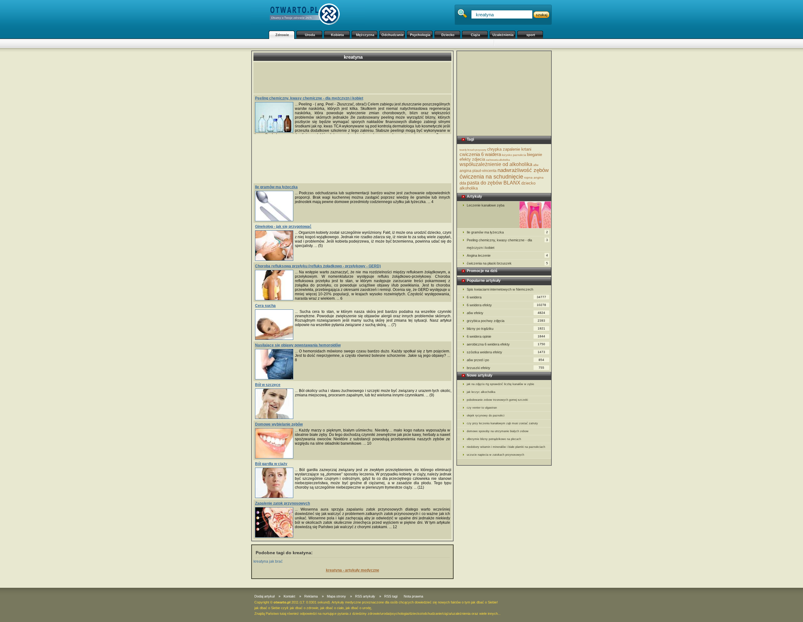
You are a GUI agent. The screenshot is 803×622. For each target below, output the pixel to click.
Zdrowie (282, 35)
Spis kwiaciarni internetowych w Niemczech (500, 289)
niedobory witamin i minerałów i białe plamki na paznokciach (506, 446)
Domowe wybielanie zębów (279, 424)
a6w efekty (506, 313)
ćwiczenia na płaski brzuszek (507, 263)
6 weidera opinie (506, 336)
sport (530, 35)
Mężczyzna (365, 35)
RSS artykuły (365, 596)
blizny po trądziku (506, 328)
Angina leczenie (507, 255)
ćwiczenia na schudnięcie (491, 177)
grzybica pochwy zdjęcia (506, 321)
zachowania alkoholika (498, 159)
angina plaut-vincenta (478, 171)
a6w (536, 165)
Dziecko (448, 35)
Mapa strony (336, 596)
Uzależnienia (502, 35)
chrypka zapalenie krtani (509, 149)
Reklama (311, 596)
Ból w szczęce (267, 385)
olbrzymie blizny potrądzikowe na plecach (494, 439)
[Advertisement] (379, 43)
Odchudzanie (392, 35)
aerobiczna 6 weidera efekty (506, 344)
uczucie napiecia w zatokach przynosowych (495, 454)
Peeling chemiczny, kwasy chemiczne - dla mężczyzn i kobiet (309, 98)
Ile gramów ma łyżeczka (276, 187)
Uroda (310, 35)
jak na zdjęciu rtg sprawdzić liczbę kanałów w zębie (500, 384)
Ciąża (475, 35)
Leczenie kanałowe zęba (485, 205)
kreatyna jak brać (268, 561)
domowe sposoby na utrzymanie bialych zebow (498, 431)
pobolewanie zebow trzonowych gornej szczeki (497, 399)
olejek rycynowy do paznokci (485, 415)
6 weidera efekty (506, 305)
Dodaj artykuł (264, 596)
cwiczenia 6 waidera (480, 154)
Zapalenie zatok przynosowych (282, 503)
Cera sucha (265, 305)
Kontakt (289, 596)
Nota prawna (413, 596)
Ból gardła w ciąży (271, 464)
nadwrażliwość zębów (523, 170)
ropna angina (534, 177)
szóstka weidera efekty (506, 352)
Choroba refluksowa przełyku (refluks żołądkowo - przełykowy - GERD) (318, 266)
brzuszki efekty (505, 368)
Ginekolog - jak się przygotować (283, 226)
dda (463, 183)
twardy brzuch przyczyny (473, 149)
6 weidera (506, 297)
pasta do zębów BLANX (493, 182)
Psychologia (420, 35)
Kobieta (337, 35)
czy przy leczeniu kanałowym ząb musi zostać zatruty (502, 423)
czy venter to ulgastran (482, 407)
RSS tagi (390, 596)
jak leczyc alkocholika (481, 392)
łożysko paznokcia (514, 155)
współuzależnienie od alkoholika (496, 164)
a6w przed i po (505, 360)
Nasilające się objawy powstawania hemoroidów (298, 345)
